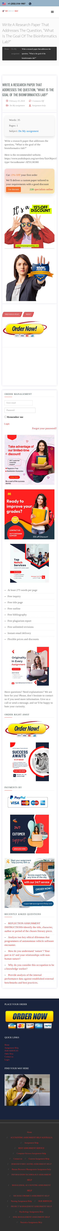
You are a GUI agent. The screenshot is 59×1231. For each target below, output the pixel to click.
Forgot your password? (44, 428)
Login (6, 424)
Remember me (15, 417)
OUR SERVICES (11, 1051)
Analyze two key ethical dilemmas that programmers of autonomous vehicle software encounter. (29, 941)
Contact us (9, 1056)
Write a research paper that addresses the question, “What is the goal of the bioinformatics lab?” (28, 89)
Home (7, 1045)
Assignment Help (12, 1048)
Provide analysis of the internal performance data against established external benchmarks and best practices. (29, 979)
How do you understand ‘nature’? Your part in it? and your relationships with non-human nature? (27, 955)
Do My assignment (17, 105)
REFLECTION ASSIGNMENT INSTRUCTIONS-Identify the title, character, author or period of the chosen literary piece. (29, 927)
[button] (52, 12)
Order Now (9, 1054)
